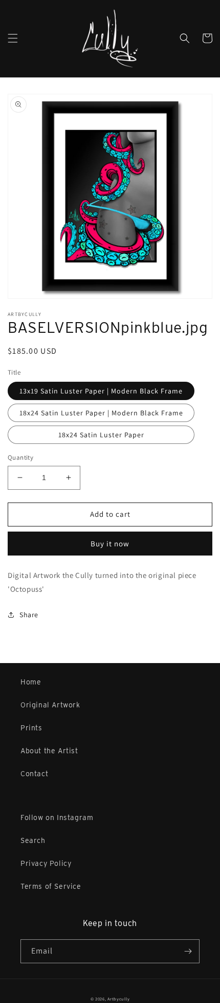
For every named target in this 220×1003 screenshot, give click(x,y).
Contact (34, 774)
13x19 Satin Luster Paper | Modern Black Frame (101, 390)
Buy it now (110, 543)
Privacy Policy (45, 863)
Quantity (20, 457)
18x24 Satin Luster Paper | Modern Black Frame (101, 412)
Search (33, 840)
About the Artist (49, 751)
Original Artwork (50, 705)
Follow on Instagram (56, 817)
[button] (13, 38)
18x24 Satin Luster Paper (101, 434)
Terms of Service (50, 886)
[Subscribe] (188, 951)
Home (30, 682)
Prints (31, 728)
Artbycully (118, 998)
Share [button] (28, 614)
